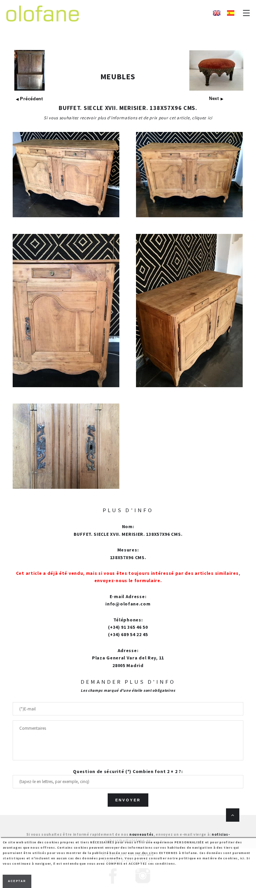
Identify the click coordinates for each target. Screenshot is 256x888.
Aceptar (17, 881)
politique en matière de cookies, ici (211, 858)
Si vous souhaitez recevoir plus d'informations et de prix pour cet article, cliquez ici (128, 118)
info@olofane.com (127, 604)
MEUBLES (117, 76)
